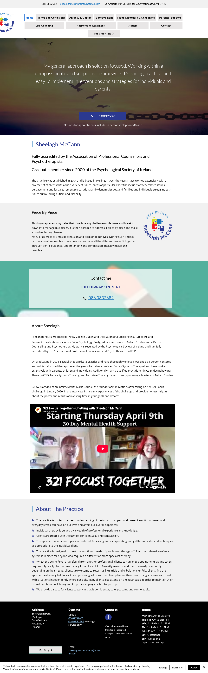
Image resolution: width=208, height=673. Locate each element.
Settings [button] (163, 667)
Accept (193, 667)
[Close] (204, 667)
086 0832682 (49, 3)
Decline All (177, 667)
